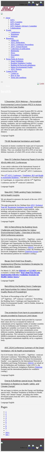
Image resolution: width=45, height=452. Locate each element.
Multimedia (15, 51)
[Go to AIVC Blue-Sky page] (37, 4)
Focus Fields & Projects (14, 59)
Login (42, 83)
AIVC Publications (18, 42)
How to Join (15, 75)
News (13, 53)
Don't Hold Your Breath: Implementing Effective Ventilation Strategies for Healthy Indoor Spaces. (20, 275)
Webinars (14, 36)
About (8, 18)
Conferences (15, 32)
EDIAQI (22, 271)
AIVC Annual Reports (19, 47)
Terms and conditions (18, 77)
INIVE (30, 247)
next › (8, 432)
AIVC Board (15, 24)
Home (8, 86)
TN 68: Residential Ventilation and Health (22, 141)
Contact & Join (11, 71)
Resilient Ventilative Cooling (21, 63)
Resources (10, 38)
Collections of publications (20, 49)
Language (5, 136)
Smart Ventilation (17, 61)
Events (8, 30)
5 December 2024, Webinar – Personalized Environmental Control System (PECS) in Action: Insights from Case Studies (21, 104)
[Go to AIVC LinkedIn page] (30, 4)
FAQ (12, 57)
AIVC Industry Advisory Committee (23, 26)
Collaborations (15, 28)
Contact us (14, 73)
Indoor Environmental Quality (22, 67)
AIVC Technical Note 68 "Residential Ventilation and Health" (22, 206)
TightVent (38, 367)
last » (7, 435)
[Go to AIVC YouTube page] (34, 4)
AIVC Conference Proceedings (22, 45)
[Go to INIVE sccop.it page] (41, 4)
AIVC (12, 20)
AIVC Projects (16, 69)
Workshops (15, 34)
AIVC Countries (16, 22)
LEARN (32, 271)
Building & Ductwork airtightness (23, 65)
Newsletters (15, 55)
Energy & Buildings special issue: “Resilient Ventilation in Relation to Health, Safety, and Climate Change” (21, 383)
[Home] (8, 10)
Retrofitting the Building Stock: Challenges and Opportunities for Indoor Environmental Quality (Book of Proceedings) (21, 289)
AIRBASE (15, 40)
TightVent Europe (31, 251)
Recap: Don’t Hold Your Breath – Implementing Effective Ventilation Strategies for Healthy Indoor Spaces (22, 264)
